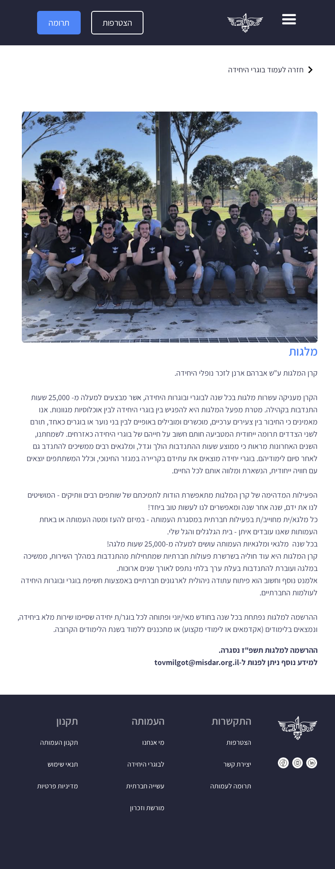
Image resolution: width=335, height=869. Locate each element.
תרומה (58, 22)
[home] (245, 23)
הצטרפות (117, 22)
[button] (289, 22)
